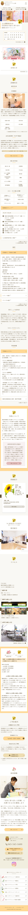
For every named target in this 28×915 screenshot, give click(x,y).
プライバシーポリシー (9, 907)
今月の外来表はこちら (20, 42)
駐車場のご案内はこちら (18, 643)
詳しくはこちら (14, 155)
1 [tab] (13, 60)
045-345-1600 (15, 844)
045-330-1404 (14, 738)
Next (26, 52)
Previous (2, 52)
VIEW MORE (22, 71)
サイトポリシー (19, 907)
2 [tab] (15, 60)
